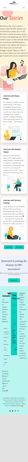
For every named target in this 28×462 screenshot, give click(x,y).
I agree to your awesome (13, 335)
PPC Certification (23, 320)
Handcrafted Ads (23, 311)
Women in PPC (9, 398)
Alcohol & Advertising (22, 357)
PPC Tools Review (22, 345)
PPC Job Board (21, 340)
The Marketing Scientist (15, 405)
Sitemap (23, 403)
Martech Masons (21, 316)
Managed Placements (22, 325)
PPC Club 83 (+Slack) (22, 331)
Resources (18, 403)
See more (9, 247)
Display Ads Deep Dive (22, 304)
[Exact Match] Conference (22, 350)
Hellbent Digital (21, 299)
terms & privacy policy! (14, 339)
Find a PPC (22, 336)
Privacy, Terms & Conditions (9, 403)
